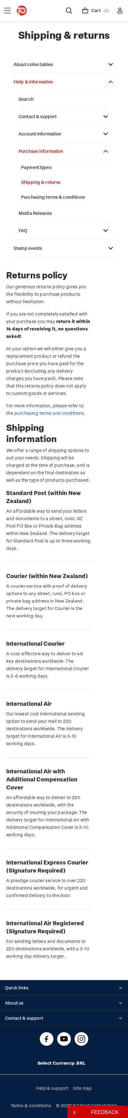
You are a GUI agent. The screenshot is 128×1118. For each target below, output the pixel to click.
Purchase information (41, 151)
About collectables (33, 64)
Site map (82, 1088)
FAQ (23, 230)
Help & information (33, 81)
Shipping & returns (40, 182)
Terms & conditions (31, 1105)
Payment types (36, 167)
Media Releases (35, 213)
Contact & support (38, 116)
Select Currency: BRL (62, 1063)
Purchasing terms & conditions (53, 197)
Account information (40, 133)
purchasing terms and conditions (49, 413)
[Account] (120, 10)
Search (26, 99)
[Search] (69, 10)
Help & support (52, 1088)
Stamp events (28, 248)
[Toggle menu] (7, 10)
